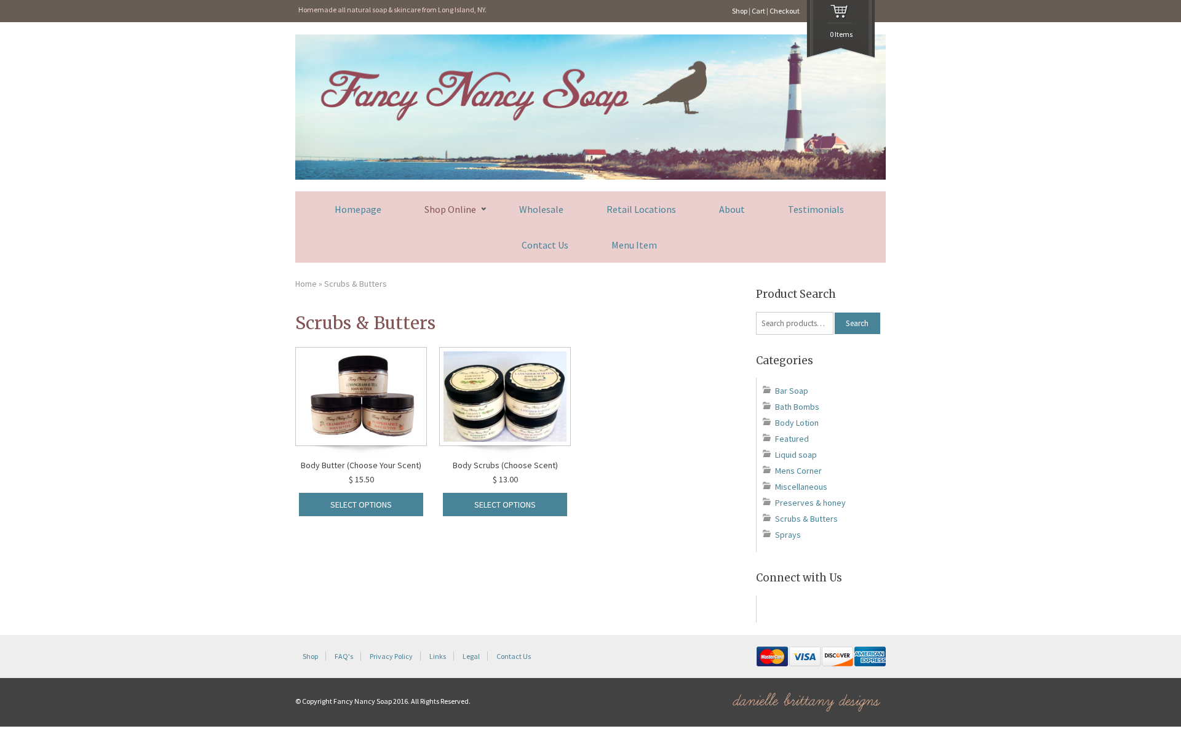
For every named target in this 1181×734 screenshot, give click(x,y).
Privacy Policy (391, 656)
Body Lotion (797, 422)
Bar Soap (791, 390)
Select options (361, 504)
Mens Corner (798, 470)
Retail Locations (641, 209)
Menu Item (634, 245)
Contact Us (545, 245)
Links (437, 656)
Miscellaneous (801, 486)
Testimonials (816, 209)
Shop (739, 10)
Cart (758, 10)
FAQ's (344, 656)
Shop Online (450, 209)
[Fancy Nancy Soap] (590, 177)
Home (306, 283)
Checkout (784, 10)
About (732, 209)
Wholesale (541, 209)
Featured (792, 438)
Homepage (358, 209)
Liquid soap (796, 454)
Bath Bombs (797, 406)
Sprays (788, 534)
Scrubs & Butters (806, 518)
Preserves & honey (810, 502)
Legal (471, 656)
